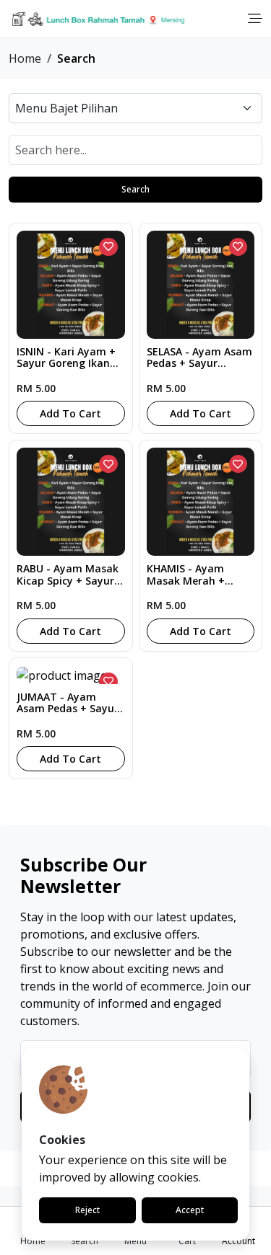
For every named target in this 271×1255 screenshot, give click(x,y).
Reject (87, 1210)
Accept (190, 1210)
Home (25, 58)
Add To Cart (70, 413)
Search (135, 189)
